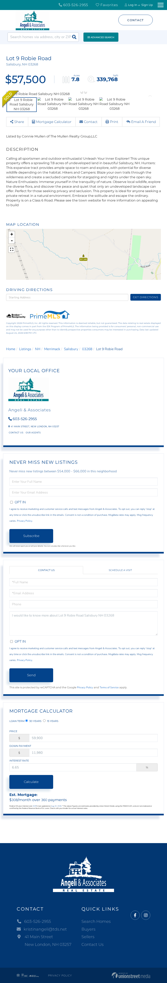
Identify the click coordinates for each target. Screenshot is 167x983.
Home (10, 349)
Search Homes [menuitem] (96, 921)
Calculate (31, 782)
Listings (25, 349)
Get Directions (145, 297)
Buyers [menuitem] (88, 929)
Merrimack (52, 349)
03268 (87, 349)
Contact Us (16, 432)
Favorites (108, 5)
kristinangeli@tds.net (45, 929)
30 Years (35, 721)
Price (13, 731)
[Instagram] (145, 915)
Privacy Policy (24, 520)
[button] (74, 37)
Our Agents (33, 432)
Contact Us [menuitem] (92, 944)
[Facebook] (135, 915)
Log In (132, 5)
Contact (135, 20)
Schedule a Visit (120, 570)
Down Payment (20, 745)
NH (37, 349)
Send (31, 675)
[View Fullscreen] (12, 249)
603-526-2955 (75, 5)
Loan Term (16, 721)
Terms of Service (109, 687)
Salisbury (71, 349)
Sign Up (147, 5)
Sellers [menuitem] (87, 936)
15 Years (52, 721)
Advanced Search (102, 37)
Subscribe (31, 536)
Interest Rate (19, 760)
